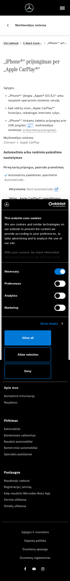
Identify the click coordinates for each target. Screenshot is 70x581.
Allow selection (28, 354)
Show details (49, 323)
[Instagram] (42, 568)
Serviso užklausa (15, 499)
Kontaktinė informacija (19, 396)
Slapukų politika (35, 541)
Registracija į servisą (17, 487)
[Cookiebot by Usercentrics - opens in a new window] (49, 204)
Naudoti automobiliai (18, 441)
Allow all (28, 337)
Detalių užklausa (15, 506)
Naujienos (10, 402)
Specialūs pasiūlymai (18, 454)
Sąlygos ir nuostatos (35, 532)
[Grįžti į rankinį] (9, 25)
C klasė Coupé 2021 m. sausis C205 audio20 (32, 43)
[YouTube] (34, 568)
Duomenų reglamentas (35, 558)
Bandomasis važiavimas (20, 435)
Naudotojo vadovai (17, 481)
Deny (27, 371)
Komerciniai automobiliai (20, 448)
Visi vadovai (11, 43)
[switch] (60, 283)
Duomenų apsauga (35, 549)
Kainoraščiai (12, 429)
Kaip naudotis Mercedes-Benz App (27, 493)
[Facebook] (25, 568)
